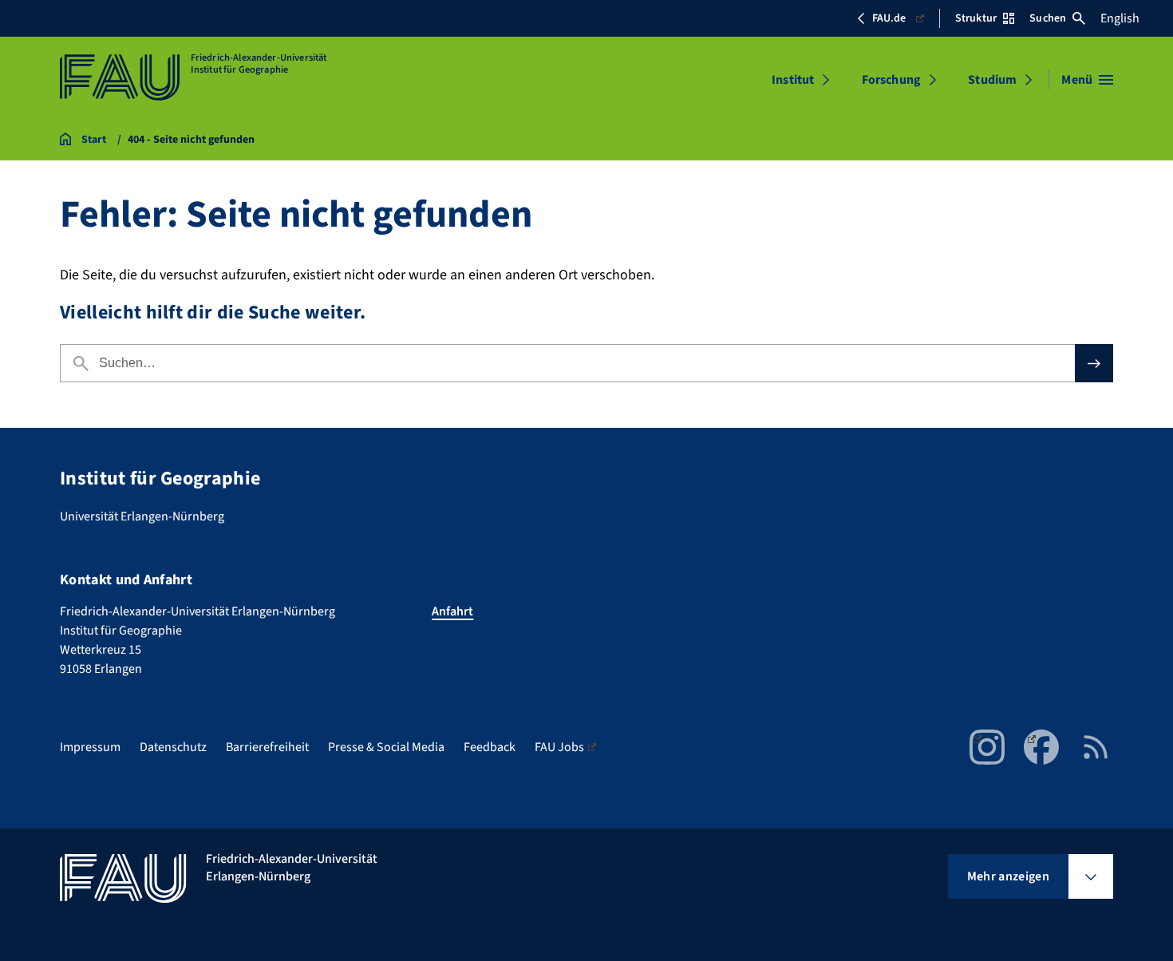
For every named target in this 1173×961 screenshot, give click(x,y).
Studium (992, 80)
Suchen (1047, 18)
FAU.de (889, 18)
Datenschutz (173, 747)
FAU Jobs (559, 747)
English (1119, 18)
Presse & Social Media (386, 747)
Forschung (891, 80)
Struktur (976, 18)
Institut (793, 80)
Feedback (489, 747)
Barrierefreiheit (267, 747)
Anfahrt (452, 611)
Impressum (90, 747)
